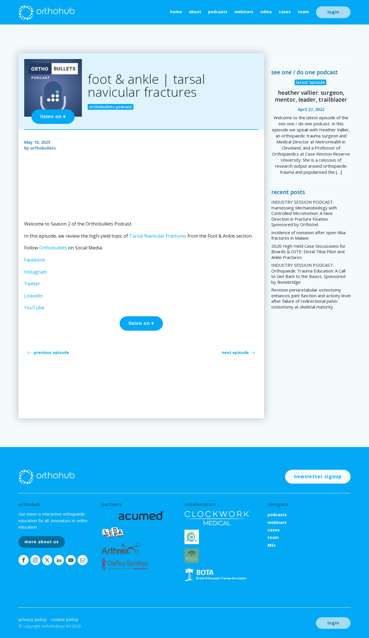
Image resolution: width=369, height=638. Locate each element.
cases (285, 11)
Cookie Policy (64, 619)
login (333, 12)
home (176, 11)
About (195, 11)
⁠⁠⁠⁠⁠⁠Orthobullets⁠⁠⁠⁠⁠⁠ (53, 248)
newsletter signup (318, 476)
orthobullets (43, 148)
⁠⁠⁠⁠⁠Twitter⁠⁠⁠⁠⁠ (32, 284)
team (303, 11)
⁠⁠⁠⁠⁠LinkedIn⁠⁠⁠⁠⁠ (33, 296)
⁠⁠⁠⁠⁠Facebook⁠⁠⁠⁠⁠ (34, 260)
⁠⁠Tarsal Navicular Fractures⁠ (157, 236)
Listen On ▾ (53, 116)
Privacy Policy (32, 619)
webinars (243, 11)
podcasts (217, 11)
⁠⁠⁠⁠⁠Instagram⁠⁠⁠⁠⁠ (35, 272)
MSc (272, 545)
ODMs (266, 11)
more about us (42, 541)
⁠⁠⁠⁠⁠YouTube (34, 307)
